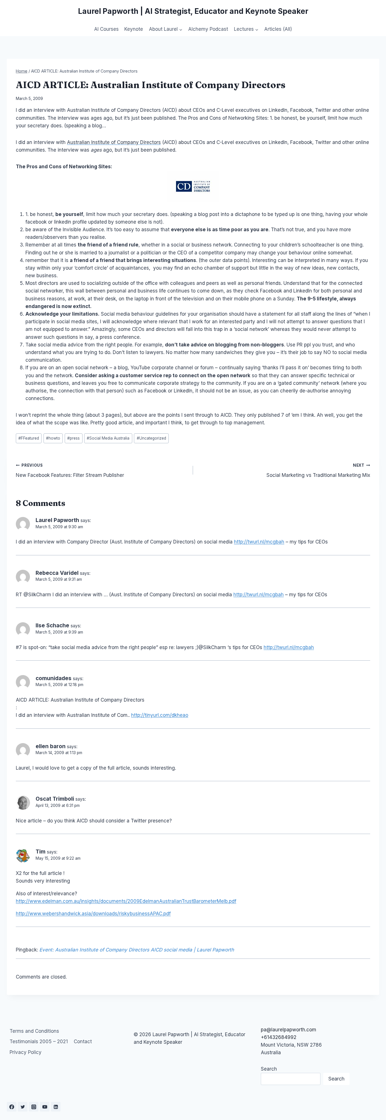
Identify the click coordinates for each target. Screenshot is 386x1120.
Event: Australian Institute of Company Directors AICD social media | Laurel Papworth (136, 950)
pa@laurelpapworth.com (288, 1029)
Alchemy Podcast (208, 29)
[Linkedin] (55, 1107)
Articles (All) (278, 29)
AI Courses (106, 29)
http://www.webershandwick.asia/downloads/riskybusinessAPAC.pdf (93, 913)
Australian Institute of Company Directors (114, 142)
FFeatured (28, 438)
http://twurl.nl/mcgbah (259, 542)
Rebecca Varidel (57, 573)
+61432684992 (278, 1037)
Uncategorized (151, 438)
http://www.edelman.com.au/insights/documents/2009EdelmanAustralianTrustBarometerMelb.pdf (126, 901)
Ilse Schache (52, 625)
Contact (83, 1041)
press (73, 438)
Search (269, 1069)
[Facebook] (11, 1107)
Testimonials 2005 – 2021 (39, 1041)
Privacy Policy (26, 1052)
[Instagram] (33, 1107)
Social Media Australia (108, 438)
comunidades (53, 678)
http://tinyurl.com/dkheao (159, 715)
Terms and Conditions (34, 1031)
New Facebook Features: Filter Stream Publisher (70, 470)
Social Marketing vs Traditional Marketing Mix (318, 470)
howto (53, 438)
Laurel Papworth (57, 520)
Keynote (133, 29)
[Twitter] (22, 1107)
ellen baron (51, 746)
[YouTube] (44, 1107)
